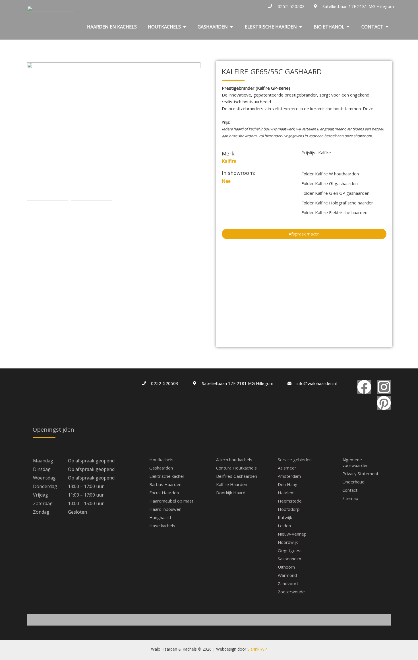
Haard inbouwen (165, 509)
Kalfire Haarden (231, 484)
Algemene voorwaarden (355, 462)
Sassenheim (289, 558)
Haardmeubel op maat (171, 501)
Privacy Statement (360, 473)
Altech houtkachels (234, 459)
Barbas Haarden (165, 484)
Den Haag (287, 484)
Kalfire (229, 161)
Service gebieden (295, 459)
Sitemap (350, 498)
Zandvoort (288, 583)
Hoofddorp (289, 509)
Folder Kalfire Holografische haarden (337, 203)
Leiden (284, 525)
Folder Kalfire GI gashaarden (329, 183)
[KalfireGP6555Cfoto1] (113, 130)
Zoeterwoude (291, 592)
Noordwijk (288, 542)
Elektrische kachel (166, 476)
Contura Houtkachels (236, 468)
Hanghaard (160, 517)
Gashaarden (161, 468)
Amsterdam (289, 476)
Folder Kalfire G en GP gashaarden (335, 193)
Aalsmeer (287, 468)
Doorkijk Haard (230, 492)
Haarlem (286, 492)
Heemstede (290, 501)
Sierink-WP (257, 649)
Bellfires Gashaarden (236, 476)
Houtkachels (161, 459)
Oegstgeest (290, 550)
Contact (349, 490)
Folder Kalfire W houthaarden (330, 174)
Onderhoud (353, 482)
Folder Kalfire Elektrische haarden (334, 212)
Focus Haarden (164, 492)
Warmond (287, 575)
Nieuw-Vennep (292, 534)
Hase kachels (162, 525)
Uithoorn (286, 567)
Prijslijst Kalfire (316, 152)
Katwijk (285, 517)
